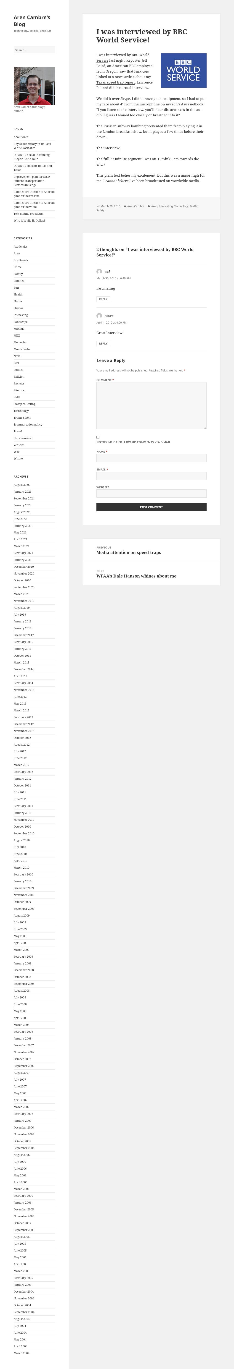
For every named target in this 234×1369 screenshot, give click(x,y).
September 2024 (24, 498)
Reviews (19, 383)
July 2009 (20, 922)
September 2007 (24, 1066)
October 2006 (22, 1141)
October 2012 (22, 738)
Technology (21, 411)
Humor (18, 308)
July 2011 (20, 792)
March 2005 (21, 1271)
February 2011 (23, 806)
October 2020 (22, 580)
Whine (18, 458)
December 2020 (24, 567)
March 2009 (21, 950)
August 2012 (22, 745)
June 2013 (20, 697)
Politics (18, 370)
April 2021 (20, 539)
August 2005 (22, 1237)
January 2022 (23, 526)
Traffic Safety (22, 418)
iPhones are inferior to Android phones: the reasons (34, 194)
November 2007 (24, 1052)
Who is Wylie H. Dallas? (29, 220)
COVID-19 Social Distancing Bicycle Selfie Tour (32, 157)
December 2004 (24, 1291)
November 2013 (24, 690)
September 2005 (24, 1230)
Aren (17, 253)
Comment (105, 380)
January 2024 (23, 505)
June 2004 (20, 1333)
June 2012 (20, 758)
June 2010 (20, 854)
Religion (19, 377)
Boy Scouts (21, 260)
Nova (17, 356)
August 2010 (22, 840)
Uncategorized (23, 438)
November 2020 (24, 573)
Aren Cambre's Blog (32, 20)
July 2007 (20, 1080)
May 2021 (20, 532)
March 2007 (21, 1107)
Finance (19, 281)
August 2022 (22, 512)
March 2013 (21, 710)
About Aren (21, 137)
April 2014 (20, 676)
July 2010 (20, 847)
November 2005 (24, 1216)
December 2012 (24, 724)
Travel (18, 431)
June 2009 (20, 929)
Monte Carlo (22, 349)
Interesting (21, 315)
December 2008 (24, 970)
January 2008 (23, 1038)
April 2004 (20, 1346)
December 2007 (24, 1045)
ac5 (107, 271)
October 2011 (22, 785)
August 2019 (22, 608)
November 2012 (24, 731)
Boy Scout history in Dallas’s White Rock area (32, 146)
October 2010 (22, 826)
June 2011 (20, 799)
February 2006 (23, 1196)
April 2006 (20, 1182)
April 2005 (20, 1264)
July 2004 (20, 1326)
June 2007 (20, 1086)
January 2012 (23, 779)
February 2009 (23, 957)
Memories (20, 342)
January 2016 (23, 649)
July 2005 (20, 1244)
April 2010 (20, 861)
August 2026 (22, 485)
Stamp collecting (24, 404)
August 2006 (22, 1155)
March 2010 (21, 868)
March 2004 (21, 1353)
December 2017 (24, 635)
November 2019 (24, 601)
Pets (16, 363)
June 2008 (20, 1004)
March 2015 (21, 662)
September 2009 (24, 909)
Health (18, 294)
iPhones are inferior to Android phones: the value (34, 205)
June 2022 (20, 519)
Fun (16, 288)
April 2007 (20, 1100)
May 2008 (20, 1011)
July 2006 (20, 1162)
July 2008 (20, 997)
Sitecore (19, 390)
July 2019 (20, 615)
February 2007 (23, 1114)
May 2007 (20, 1093)
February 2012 (23, 772)
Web (16, 452)
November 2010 (24, 820)
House (18, 301)
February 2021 (23, 553)
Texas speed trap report (115, 82)
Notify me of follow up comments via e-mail (133, 442)
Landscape (20, 322)
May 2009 (20, 936)
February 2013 (23, 717)
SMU (17, 397)
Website (102, 487)
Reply (103, 299)
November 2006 (24, 1134)
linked (101, 76)
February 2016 (23, 642)
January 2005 (23, 1285)
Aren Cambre (135, 206)
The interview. (108, 148)
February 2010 (23, 874)
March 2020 (21, 594)
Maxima (19, 329)
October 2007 (22, 1059)
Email (102, 469)
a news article (123, 76)
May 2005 (20, 1257)
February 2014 (23, 683)
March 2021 (21, 546)
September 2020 (24, 587)
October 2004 (22, 1305)
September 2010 (24, 833)
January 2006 (23, 1202)
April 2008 (20, 1018)
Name (102, 452)
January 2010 (23, 881)
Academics (20, 246)
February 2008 (23, 1032)
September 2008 (24, 984)
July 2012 (20, 751)
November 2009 (24, 895)
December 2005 (24, 1209)
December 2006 (24, 1127)
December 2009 (24, 888)
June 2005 (20, 1250)
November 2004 (24, 1298)
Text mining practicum (28, 214)
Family (18, 274)
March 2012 (21, 765)
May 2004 (20, 1339)
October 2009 (22, 902)
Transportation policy (28, 424)
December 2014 (24, 669)
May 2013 (20, 703)
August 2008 (22, 991)
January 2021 (23, 560)
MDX (17, 335)
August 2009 (22, 915)
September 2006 (24, 1148)
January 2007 (23, 1121)
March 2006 (21, 1189)
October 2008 (22, 977)
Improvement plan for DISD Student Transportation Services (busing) (32, 181)
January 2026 (23, 492)
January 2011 (23, 813)
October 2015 (22, 656)
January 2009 (23, 963)
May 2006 (20, 1175)
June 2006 (20, 1168)
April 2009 (20, 943)
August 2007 (22, 1073)
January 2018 (23, 628)
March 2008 (21, 1025)
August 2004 (22, 1319)
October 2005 (22, 1223)
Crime (17, 267)
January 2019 (23, 621)
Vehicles (19, 445)
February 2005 (23, 1278)
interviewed (116, 54)
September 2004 (24, 1312)
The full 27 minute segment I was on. (126, 159)
